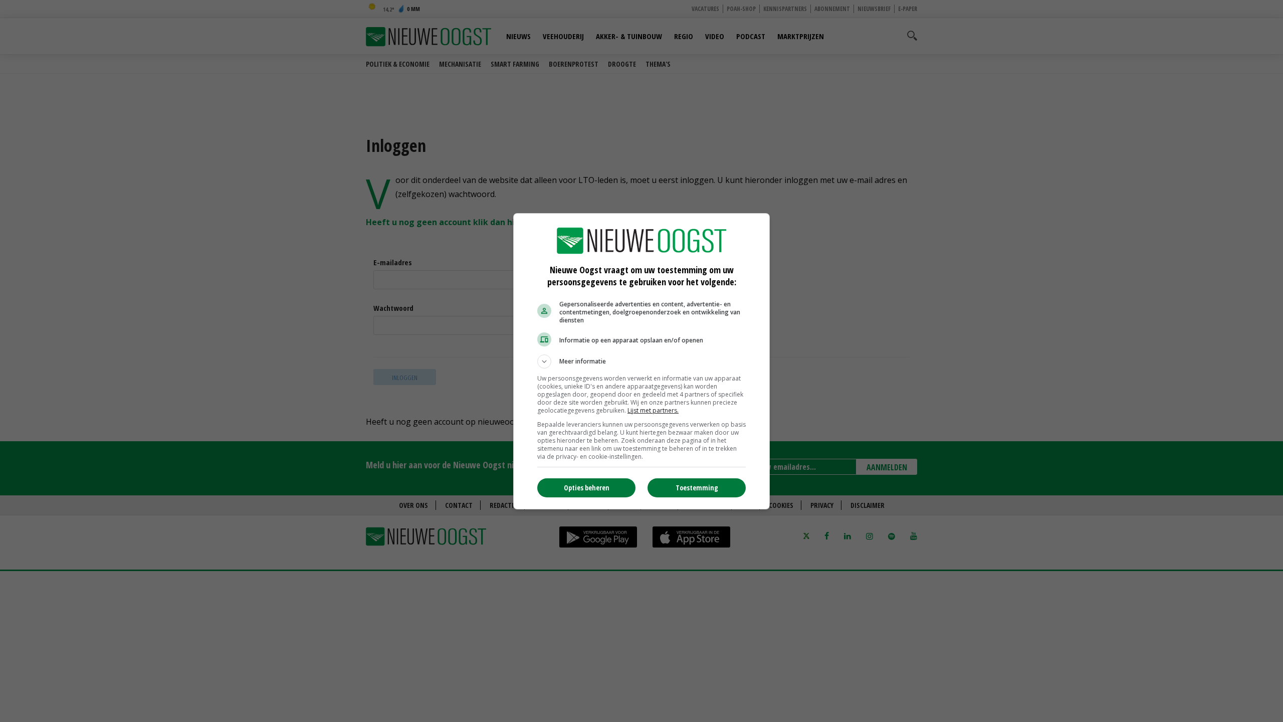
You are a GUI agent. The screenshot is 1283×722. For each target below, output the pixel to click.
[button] (641, 361)
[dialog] (641, 361)
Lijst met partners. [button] (653, 410)
